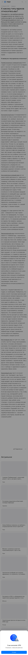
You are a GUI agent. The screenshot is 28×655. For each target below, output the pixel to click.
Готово (14, 652)
